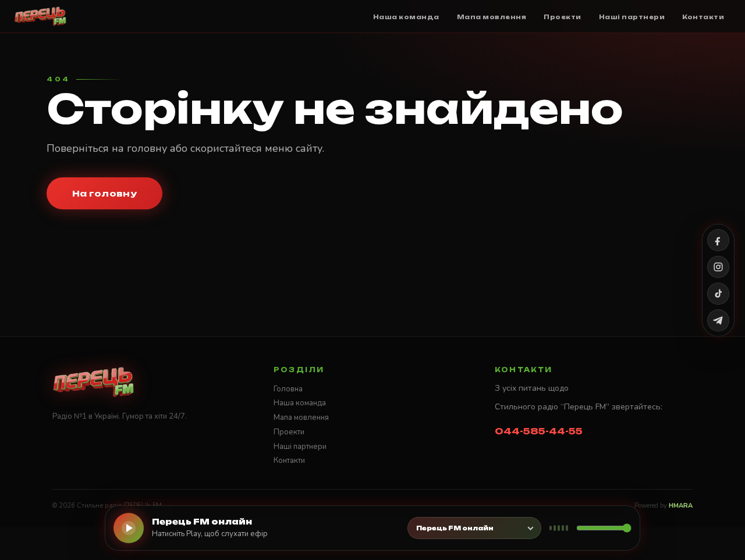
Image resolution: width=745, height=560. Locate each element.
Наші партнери (300, 446)
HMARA (681, 505)
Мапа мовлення (301, 417)
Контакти (289, 460)
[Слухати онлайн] (128, 528)
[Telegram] (718, 320)
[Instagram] (718, 267)
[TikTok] (718, 294)
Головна (288, 389)
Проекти (289, 432)
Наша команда (300, 403)
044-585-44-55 (539, 431)
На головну (104, 193)
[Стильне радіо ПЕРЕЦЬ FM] (40, 16)
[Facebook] (718, 240)
